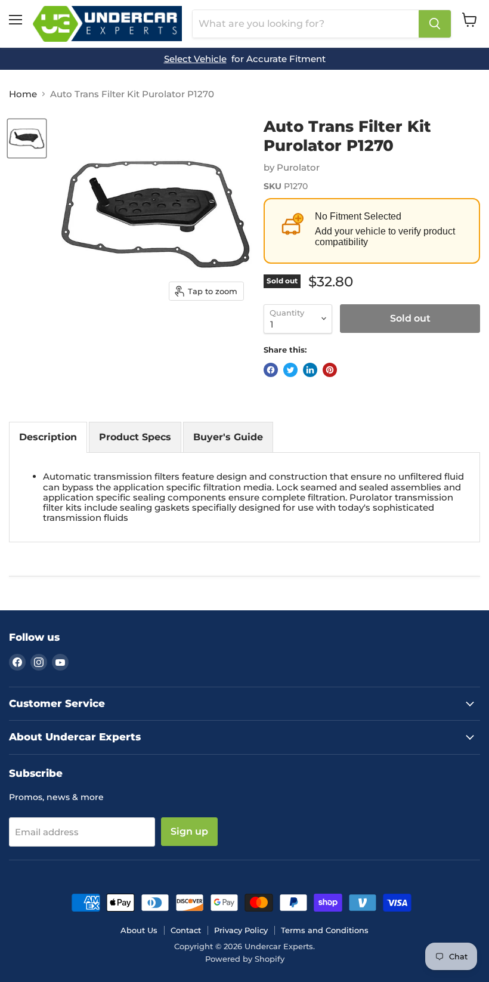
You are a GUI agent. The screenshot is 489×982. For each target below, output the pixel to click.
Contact (186, 930)
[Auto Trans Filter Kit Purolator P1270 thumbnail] (27, 138)
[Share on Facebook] (271, 370)
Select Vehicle (195, 59)
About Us (138, 930)
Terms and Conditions (325, 930)
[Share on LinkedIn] (310, 370)
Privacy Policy (241, 930)
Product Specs (135, 437)
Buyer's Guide (228, 437)
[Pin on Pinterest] (330, 370)
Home (23, 94)
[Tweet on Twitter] (290, 370)
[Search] (435, 24)
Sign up (189, 831)
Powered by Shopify (244, 959)
